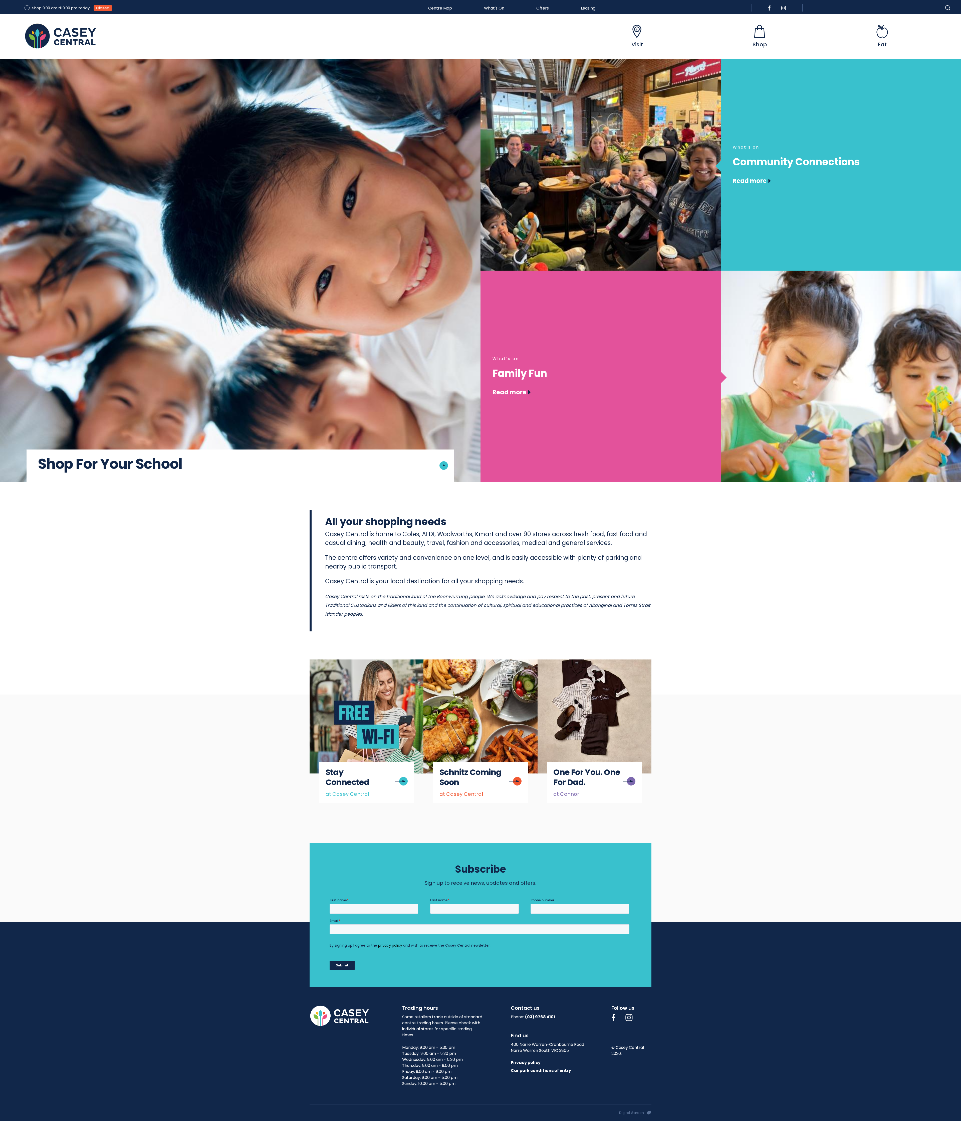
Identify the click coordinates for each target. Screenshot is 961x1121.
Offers (542, 8)
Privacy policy (526, 1062)
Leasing (588, 8)
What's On (494, 8)
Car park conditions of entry (541, 1070)
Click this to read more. (339, 663)
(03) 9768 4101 (540, 1017)
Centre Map (440, 8)
